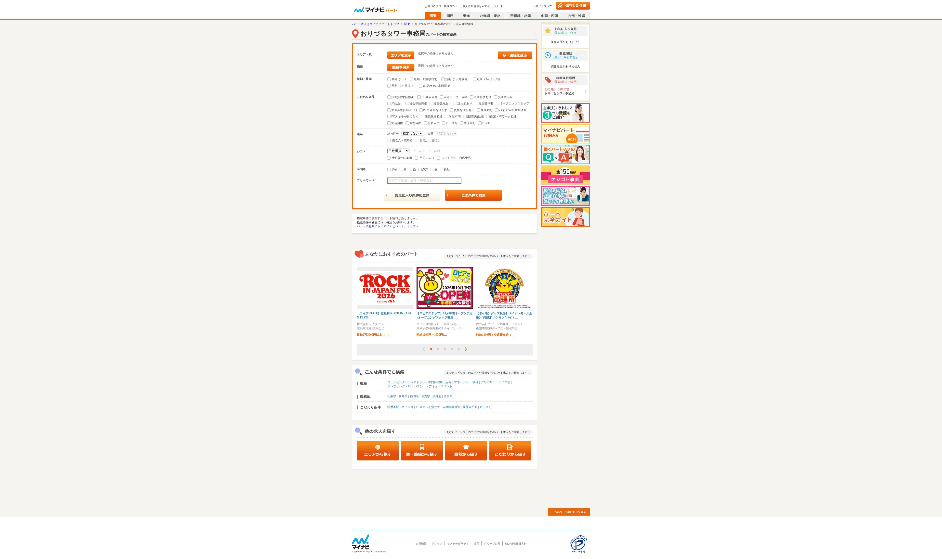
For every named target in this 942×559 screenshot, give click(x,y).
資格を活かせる (464, 110)
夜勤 (447, 169)
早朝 (394, 169)
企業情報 (421, 543)
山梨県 (391, 396)
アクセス (437, 543)
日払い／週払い (430, 140)
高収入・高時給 (402, 140)
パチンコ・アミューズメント (433, 386)
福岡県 (414, 396)
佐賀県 (425, 396)
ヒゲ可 (486, 123)
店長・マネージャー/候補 (461, 382)
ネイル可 (470, 123)
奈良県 (448, 396)
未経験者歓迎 (434, 116)
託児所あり (465, 103)
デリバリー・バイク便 (495, 382)
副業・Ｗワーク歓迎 (503, 116)
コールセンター (397, 382)
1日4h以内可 (429, 97)
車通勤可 (487, 110)
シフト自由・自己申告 (456, 158)
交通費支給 (505, 97)
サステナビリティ (458, 543)
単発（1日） (399, 79)
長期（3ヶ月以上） (403, 86)
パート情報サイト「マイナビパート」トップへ (388, 226)
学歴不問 (455, 116)
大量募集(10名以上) (404, 110)
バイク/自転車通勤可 (512, 110)
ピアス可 (452, 123)
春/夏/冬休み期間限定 (437, 86)
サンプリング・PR (399, 386)
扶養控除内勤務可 (403, 97)
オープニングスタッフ (514, 103)
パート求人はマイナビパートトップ (375, 24)
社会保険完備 (418, 103)
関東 (407, 24)
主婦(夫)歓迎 (475, 116)
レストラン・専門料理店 (426, 382)
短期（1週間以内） (426, 79)
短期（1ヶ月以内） (457, 79)
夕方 (425, 169)
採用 (476, 543)
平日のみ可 (427, 158)
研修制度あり (482, 97)
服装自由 (433, 123)
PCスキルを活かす (435, 110)
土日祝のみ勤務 (402, 158)
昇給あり (397, 103)
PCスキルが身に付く (405, 116)
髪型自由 (415, 123)
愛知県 (403, 396)
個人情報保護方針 (516, 543)
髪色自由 (397, 123)
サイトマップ (544, 6)
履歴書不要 (486, 103)
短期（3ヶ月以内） (489, 79)
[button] (424, 349)
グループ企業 (492, 543)
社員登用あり (442, 103)
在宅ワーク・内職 (455, 97)
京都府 (436, 396)
